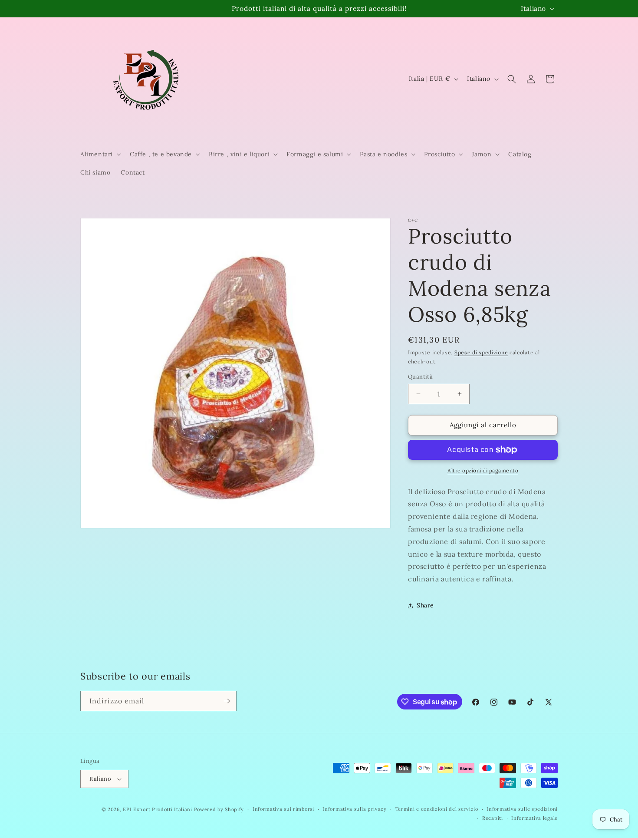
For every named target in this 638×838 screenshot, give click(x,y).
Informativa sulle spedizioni (522, 809)
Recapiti (492, 818)
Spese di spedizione (481, 352)
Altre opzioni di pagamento (482, 470)
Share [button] (425, 605)
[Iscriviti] (226, 701)
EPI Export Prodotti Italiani (157, 809)
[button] (100, 154)
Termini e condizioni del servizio (436, 809)
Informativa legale (534, 818)
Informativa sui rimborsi (283, 809)
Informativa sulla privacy (354, 809)
